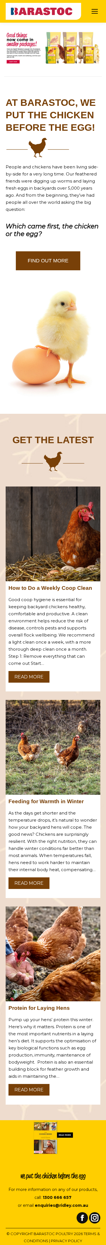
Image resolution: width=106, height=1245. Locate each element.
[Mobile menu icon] (94, 11)
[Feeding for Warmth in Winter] (53, 747)
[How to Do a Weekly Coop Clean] (53, 534)
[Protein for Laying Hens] (53, 954)
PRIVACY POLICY (66, 1240)
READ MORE (29, 677)
